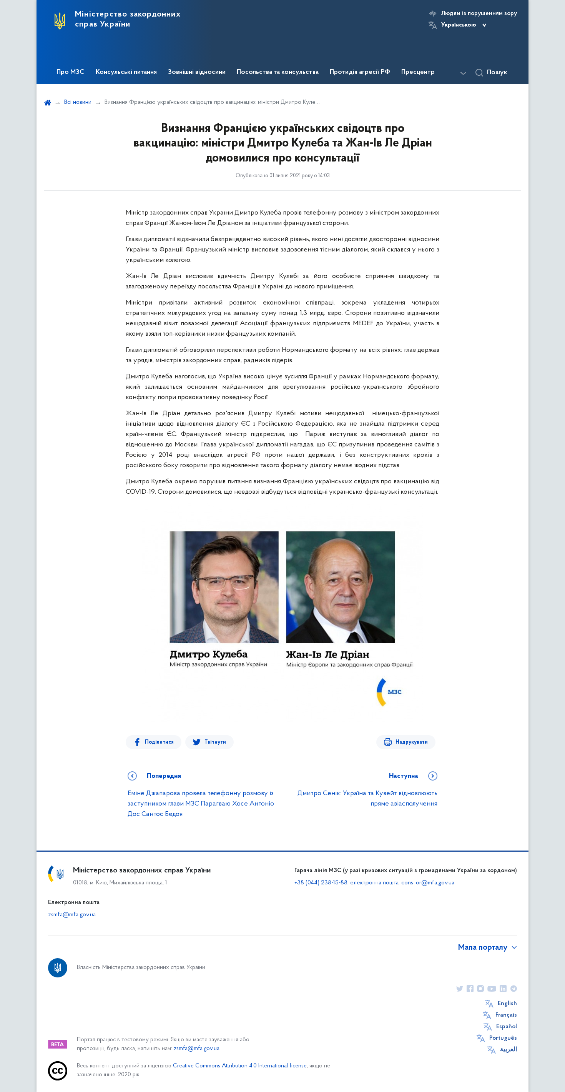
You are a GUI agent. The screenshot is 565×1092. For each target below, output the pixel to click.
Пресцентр (418, 72)
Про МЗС (70, 72)
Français (506, 1015)
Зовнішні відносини (197, 72)
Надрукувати (412, 742)
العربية (508, 1050)
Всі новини (77, 102)
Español (506, 1027)
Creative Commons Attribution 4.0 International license (240, 1066)
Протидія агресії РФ (360, 72)
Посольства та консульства (278, 72)
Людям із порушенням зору (479, 13)
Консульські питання (126, 72)
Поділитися (159, 742)
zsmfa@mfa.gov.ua (72, 915)
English (507, 1003)
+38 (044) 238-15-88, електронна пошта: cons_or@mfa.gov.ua (374, 883)
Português (503, 1038)
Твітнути (215, 742)
